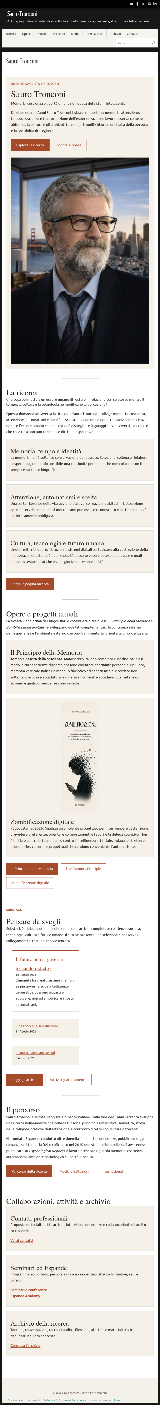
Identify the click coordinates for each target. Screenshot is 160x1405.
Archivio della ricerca (71, 1400)
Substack (49, 1400)
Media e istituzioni (74, 1171)
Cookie (118, 1400)
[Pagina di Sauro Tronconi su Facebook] (137, 4)
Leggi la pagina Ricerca (30, 584)
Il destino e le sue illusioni (37, 1026)
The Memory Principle (83, 869)
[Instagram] (149, 4)
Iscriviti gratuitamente (68, 1080)
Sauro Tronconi (22, 14)
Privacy (106, 1400)
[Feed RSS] (143, 4)
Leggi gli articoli (25, 1080)
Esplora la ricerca (30, 145)
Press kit (93, 1400)
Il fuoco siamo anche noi (35, 1053)
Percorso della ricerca (29, 1171)
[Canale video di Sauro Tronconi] (132, 4)
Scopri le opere (69, 145)
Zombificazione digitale (30, 883)
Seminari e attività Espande (24, 1400)
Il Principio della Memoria (32, 869)
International (112, 1171)
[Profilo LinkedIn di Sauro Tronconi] (155, 4)
